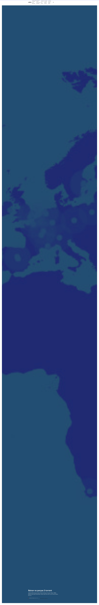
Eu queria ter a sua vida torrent (42, 2)
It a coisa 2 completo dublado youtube (45, 2)
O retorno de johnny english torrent (49, 2)
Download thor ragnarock (44, 598)
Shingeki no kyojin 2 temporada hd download (38, 2)
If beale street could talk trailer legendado (34, 2)
